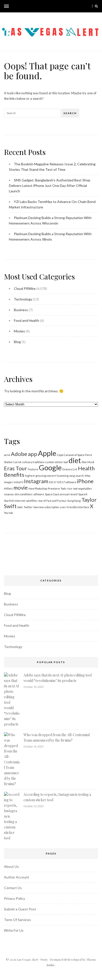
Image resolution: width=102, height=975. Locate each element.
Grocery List (69, 469)
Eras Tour (15, 468)
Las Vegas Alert (27, 959)
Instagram (36, 481)
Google (50, 467)
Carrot (17, 462)
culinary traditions (33, 462)
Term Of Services (17, 920)
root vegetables (82, 488)
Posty (44, 959)
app (32, 453)
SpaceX (82, 494)
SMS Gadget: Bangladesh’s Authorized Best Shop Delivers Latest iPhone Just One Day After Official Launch (49, 185)
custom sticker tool (56, 462)
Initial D (18, 482)
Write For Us (14, 930)
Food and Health (26, 320)
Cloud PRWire (25, 288)
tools (20, 507)
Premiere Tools (57, 488)
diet (75, 460)
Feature (33, 469)
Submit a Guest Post (20, 909)
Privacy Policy (14, 898)
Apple (47, 453)
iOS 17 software (66, 482)
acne (7, 454)
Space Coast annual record (61, 494)
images (8, 482)
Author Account (16, 877)
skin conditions (23, 494)
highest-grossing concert (40, 475)
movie (20, 487)
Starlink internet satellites (20, 500)
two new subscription (46, 507)
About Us (11, 866)
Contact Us (13, 888)
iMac (88, 475)
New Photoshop (37, 488)
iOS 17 (52, 482)
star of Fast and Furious (52, 500)
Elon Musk (88, 462)
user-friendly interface (74, 507)
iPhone (85, 481)
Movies (19, 331)
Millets (8, 488)
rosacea (9, 494)
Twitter (28, 507)
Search (70, 113)
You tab (8, 512)
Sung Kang (74, 500)
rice (69, 488)
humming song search (70, 475)
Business (21, 310)
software (38, 494)
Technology (23, 299)
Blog (17, 342)
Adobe (19, 453)
